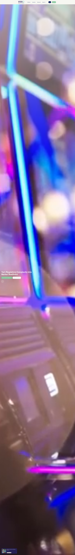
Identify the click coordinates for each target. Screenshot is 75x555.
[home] (21, 2)
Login (50, 2)
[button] (29, 2)
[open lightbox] (2, 281)
